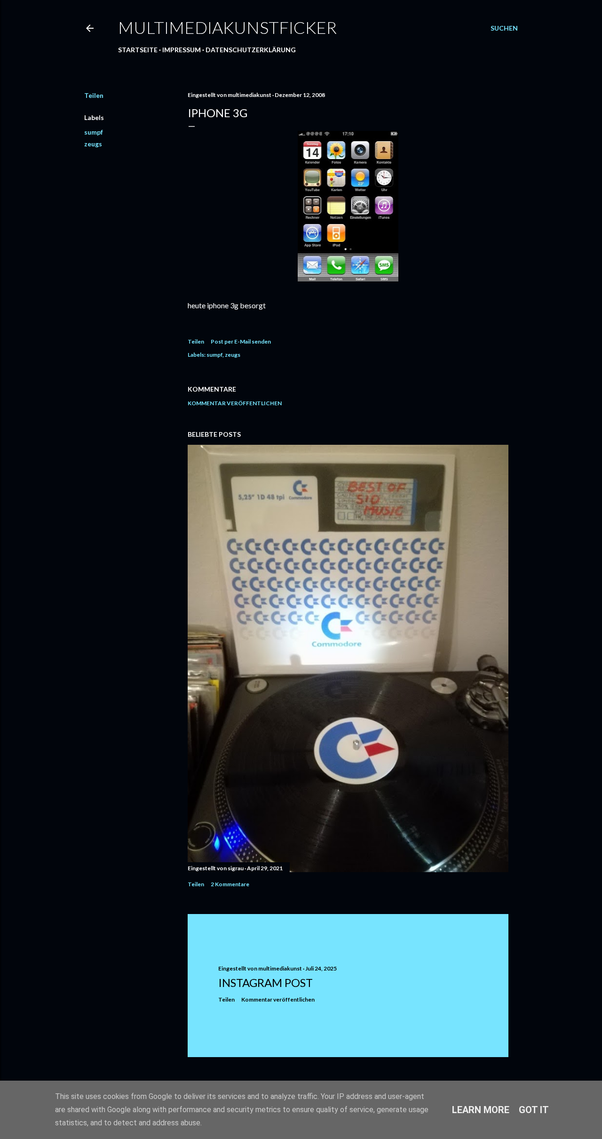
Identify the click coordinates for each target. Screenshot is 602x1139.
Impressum (181, 50)
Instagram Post (265, 982)
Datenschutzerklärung (251, 50)
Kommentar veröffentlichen (235, 403)
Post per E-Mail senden (241, 341)
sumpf (93, 132)
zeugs (93, 144)
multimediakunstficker (227, 27)
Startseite (138, 50)
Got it (534, 1109)
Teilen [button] (93, 95)
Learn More (480, 1109)
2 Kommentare (230, 884)
